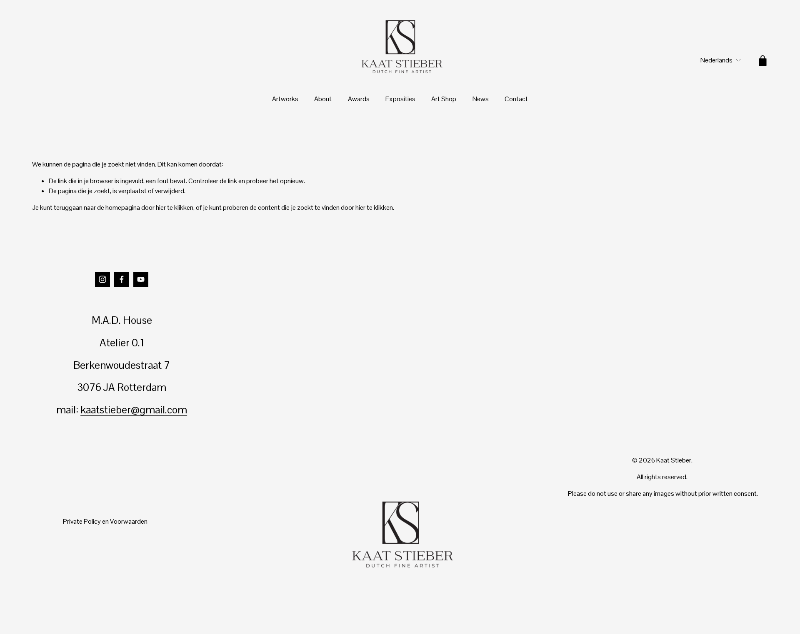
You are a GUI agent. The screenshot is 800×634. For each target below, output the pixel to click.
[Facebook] (121, 279)
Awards (359, 98)
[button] (309, 317)
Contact (516, 98)
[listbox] (715, 60)
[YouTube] (140, 279)
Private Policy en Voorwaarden (105, 521)
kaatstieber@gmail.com (133, 409)
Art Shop (443, 98)
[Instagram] (102, 279)
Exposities (400, 98)
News (480, 98)
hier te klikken (174, 207)
